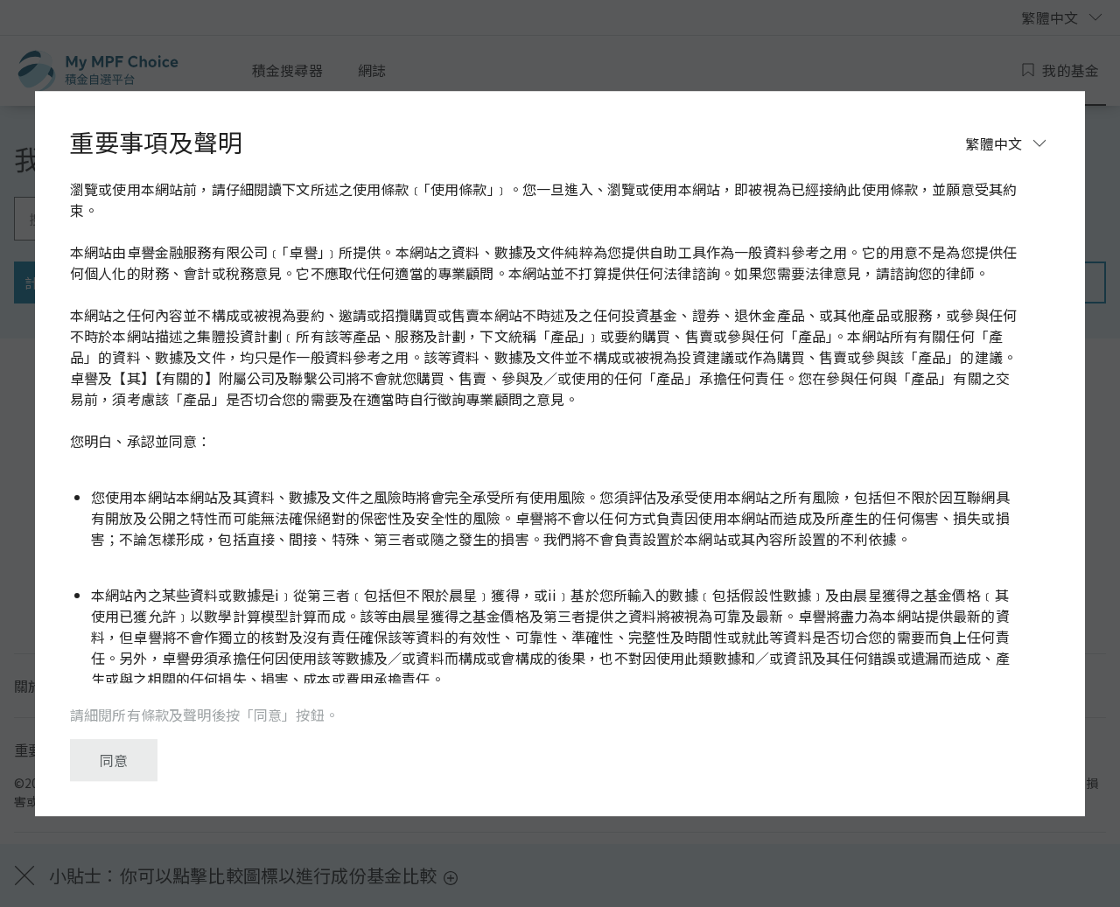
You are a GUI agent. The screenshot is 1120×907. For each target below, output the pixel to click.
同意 (114, 760)
